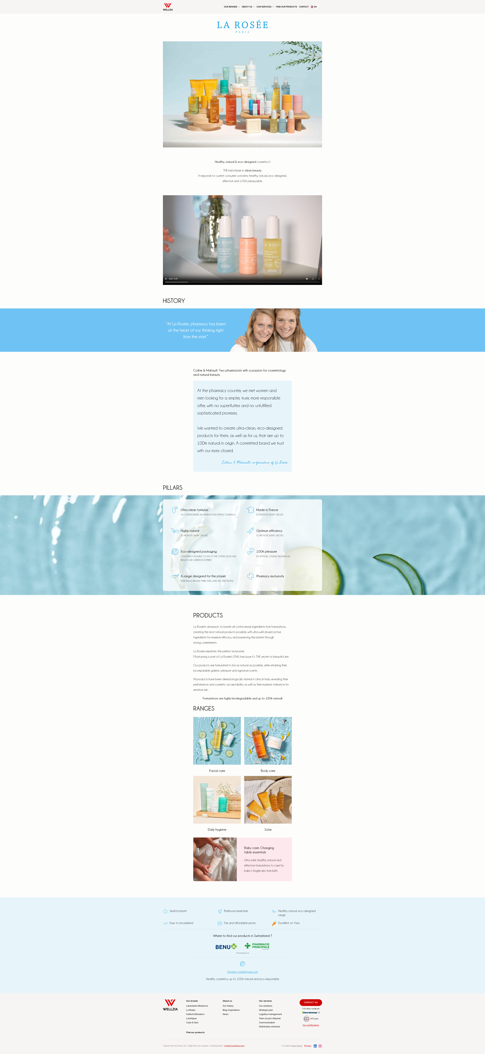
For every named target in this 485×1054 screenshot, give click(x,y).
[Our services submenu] (273, 6)
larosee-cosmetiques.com (242, 971)
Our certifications (311, 1025)
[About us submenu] (254, 6)
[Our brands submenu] (239, 6)
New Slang (297, 1046)
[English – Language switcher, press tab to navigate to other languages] (314, 7)
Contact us (311, 1002)
